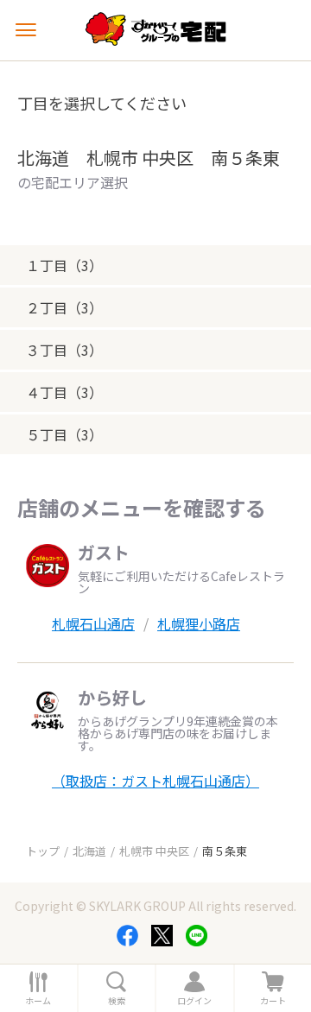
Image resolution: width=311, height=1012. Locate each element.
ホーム (38, 1000)
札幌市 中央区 (154, 851)
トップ (43, 851)
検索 (116, 1000)
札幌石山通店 (93, 623)
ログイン (194, 1000)
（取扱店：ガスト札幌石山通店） (155, 780)
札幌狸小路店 (198, 623)
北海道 (89, 851)
